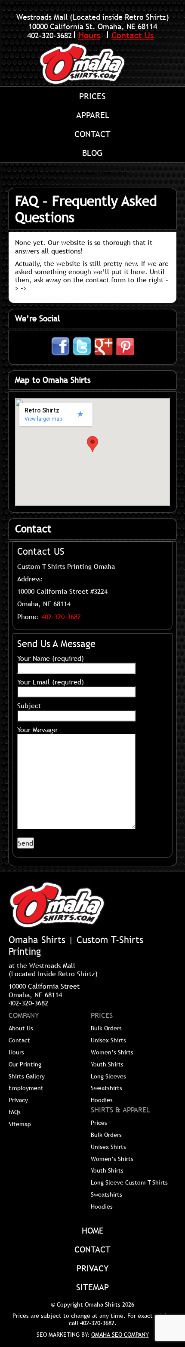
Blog (92, 153)
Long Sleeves (108, 1076)
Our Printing (25, 1064)
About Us (21, 1028)
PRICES (102, 1015)
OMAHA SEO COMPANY (120, 1334)
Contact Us (132, 35)
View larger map (43, 419)
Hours (89, 35)
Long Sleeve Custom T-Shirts (129, 1182)
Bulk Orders (106, 1028)
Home (9, 172)
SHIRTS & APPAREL (120, 1110)
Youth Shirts (107, 1064)
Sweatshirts (106, 1088)
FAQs (15, 1112)
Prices (92, 96)
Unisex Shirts (108, 1040)
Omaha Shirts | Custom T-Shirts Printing (92, 63)
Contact (92, 134)
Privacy (18, 1100)
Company (24, 1015)
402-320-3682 (49, 35)
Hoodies (102, 1100)
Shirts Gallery (27, 1076)
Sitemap (20, 1124)
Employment (26, 1088)
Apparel (92, 115)
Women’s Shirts (112, 1052)
